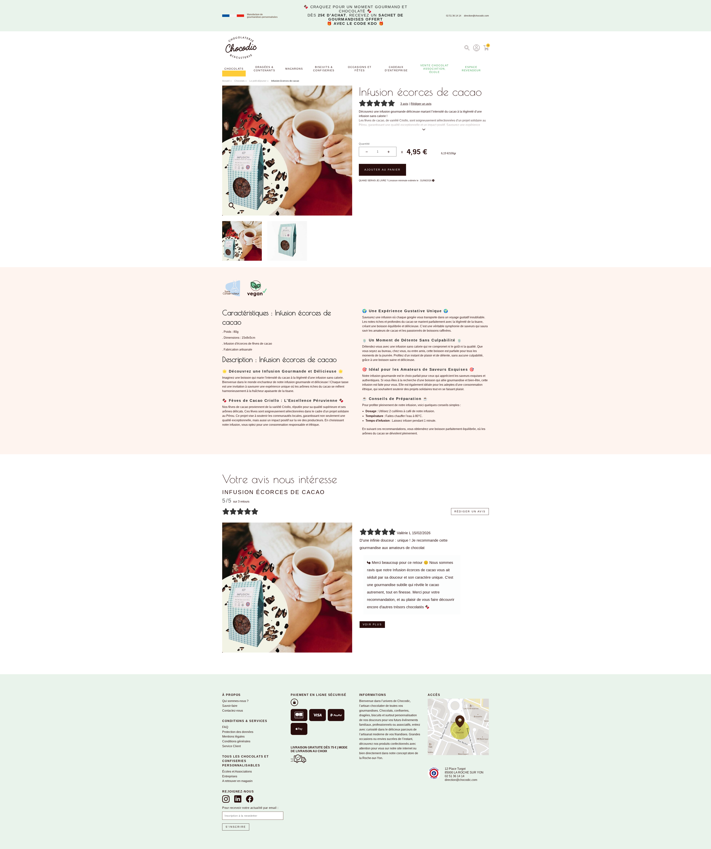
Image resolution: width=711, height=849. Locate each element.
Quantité (364, 143)
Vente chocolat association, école (434, 69)
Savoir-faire (229, 705)
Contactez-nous (232, 710)
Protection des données (237, 731)
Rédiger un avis (421, 103)
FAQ (225, 727)
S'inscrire (236, 826)
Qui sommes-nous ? (235, 701)
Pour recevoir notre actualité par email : (250, 807)
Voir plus (372, 624)
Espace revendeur (471, 69)
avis (404, 103)
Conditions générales (236, 741)
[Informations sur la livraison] (298, 758)
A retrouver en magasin (237, 781)
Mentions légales (233, 736)
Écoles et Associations (237, 771)
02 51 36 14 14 (453, 15)
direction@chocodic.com (476, 15)
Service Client (231, 746)
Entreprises (229, 776)
